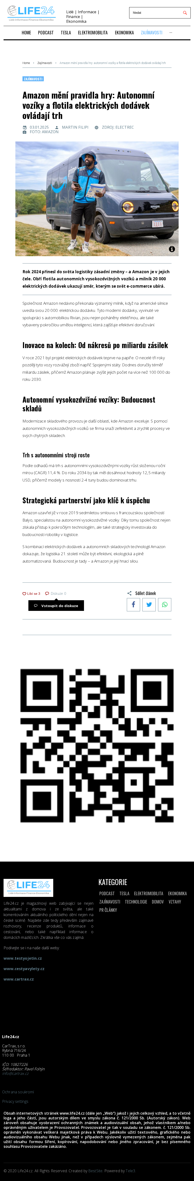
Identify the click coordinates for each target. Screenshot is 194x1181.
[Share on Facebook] (133, 605)
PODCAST (107, 893)
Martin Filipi (75, 127)
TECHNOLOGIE (136, 902)
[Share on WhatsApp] (164, 605)
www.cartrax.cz (19, 979)
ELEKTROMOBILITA (148, 893)
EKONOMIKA (177, 893)
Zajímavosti (44, 63)
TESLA (124, 893)
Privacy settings (15, 1101)
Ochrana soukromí (18, 1092)
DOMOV (158, 902)
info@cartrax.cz (15, 1073)
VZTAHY (175, 902)
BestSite (95, 1170)
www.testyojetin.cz (23, 958)
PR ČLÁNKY (108, 910)
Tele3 (130, 1170)
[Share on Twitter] (149, 605)
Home (26, 63)
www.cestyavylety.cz (24, 968)
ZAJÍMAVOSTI (109, 902)
